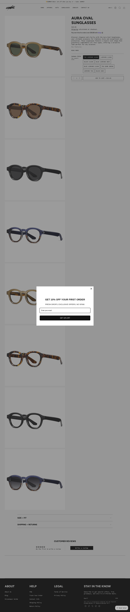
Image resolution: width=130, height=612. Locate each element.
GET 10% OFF (65, 318)
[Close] (91, 288)
